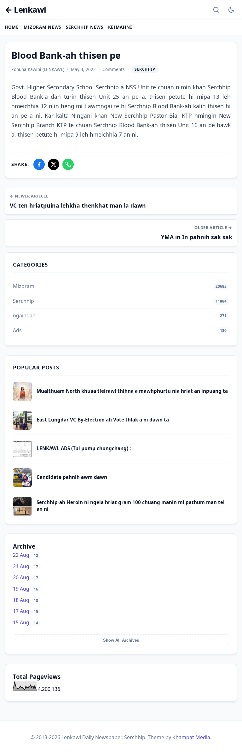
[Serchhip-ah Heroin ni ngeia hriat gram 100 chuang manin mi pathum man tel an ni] (22, 513)
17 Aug (25, 611)
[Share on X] (53, 164)
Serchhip (145, 69)
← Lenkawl (25, 10)
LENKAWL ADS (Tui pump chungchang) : (84, 448)
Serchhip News (84, 27)
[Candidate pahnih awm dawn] (22, 485)
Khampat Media (191, 737)
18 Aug (25, 600)
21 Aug (25, 566)
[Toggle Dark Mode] (231, 10)
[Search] (216, 10)
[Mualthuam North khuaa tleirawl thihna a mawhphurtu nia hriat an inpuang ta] (22, 399)
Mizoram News (42, 27)
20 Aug (25, 577)
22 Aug (25, 554)
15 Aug (25, 622)
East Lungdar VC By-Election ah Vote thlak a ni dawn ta (103, 419)
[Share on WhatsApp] (68, 164)
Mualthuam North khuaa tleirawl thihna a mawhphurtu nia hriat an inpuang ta (132, 391)
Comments (113, 69)
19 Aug (25, 588)
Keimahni (120, 27)
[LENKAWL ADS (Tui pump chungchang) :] (22, 456)
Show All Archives (121, 640)
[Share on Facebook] (39, 164)
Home (12, 27)
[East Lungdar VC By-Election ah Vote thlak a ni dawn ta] (22, 427)
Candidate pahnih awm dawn (72, 477)
